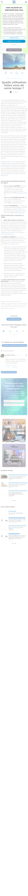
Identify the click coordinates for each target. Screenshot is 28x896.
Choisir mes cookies (14, 37)
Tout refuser (14, 44)
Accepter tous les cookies (14, 41)
